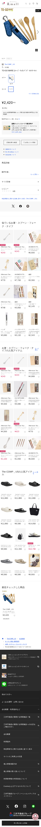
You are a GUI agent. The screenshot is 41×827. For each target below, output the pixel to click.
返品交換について (10, 154)
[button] (20, 32)
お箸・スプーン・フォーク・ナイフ (16, 644)
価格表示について (10, 149)
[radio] (11, 80)
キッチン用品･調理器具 (12, 641)
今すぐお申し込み (17, 132)
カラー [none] (4, 77)
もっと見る (34, 174)
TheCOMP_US (11, 639)
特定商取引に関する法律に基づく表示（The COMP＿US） (20, 198)
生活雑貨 (22, 639)
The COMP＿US (10, 64)
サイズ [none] (4, 89)
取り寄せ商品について (12, 152)
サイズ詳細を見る (34, 93)
